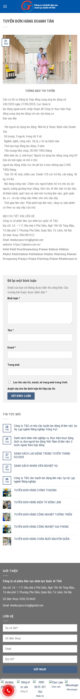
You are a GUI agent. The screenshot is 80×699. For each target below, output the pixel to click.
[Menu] (5, 6)
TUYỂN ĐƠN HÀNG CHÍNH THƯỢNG (35, 490)
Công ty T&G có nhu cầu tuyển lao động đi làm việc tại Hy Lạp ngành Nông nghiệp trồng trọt (45, 427)
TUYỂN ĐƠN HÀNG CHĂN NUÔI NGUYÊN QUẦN (41, 539)
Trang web (13, 364)
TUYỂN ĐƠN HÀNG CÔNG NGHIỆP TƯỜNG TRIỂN (43, 514)
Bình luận (13, 298)
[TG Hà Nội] (40, 6)
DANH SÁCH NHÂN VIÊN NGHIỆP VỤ (36, 466)
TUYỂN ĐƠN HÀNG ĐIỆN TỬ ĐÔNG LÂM (37, 502)
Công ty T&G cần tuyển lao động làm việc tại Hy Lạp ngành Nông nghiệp (44, 479)
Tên (10, 330)
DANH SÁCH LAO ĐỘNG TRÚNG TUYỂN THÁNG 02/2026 (42, 455)
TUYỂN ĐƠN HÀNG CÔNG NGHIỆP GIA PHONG (41, 526)
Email (11, 347)
